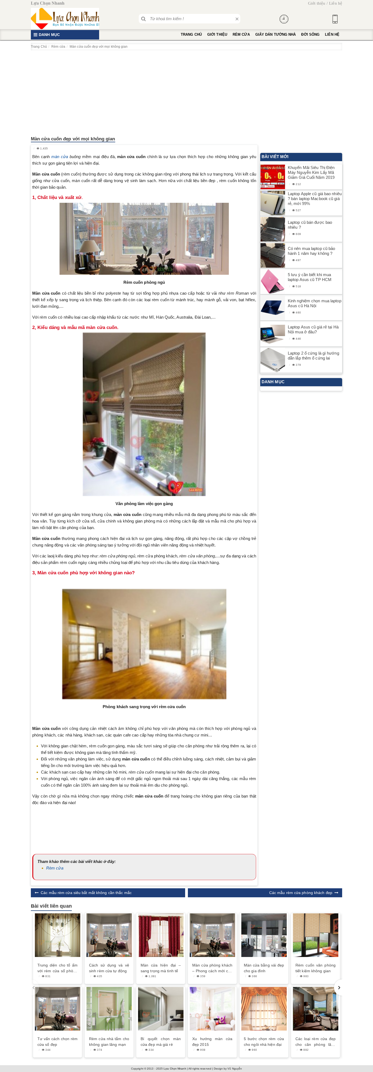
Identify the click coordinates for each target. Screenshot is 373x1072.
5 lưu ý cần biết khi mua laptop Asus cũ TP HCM (309, 277)
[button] (338, 987)
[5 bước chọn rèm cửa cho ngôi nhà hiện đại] (264, 1008)
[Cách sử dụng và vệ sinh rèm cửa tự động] (109, 935)
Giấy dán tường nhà (275, 34)
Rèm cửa (241, 34)
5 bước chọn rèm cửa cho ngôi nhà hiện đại (264, 1042)
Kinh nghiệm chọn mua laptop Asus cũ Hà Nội (314, 303)
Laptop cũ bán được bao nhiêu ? (310, 225)
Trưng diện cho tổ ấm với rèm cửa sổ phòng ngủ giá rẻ (57, 968)
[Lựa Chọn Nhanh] (65, 18)
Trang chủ (191, 34)
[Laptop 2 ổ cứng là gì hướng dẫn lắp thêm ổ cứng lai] (272, 360)
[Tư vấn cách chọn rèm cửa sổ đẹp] (57, 1008)
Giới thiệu (316, 3)
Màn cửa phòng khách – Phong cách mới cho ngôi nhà (212, 968)
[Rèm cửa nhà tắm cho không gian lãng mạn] (109, 1008)
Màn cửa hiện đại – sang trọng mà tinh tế (161, 968)
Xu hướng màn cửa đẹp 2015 (212, 1042)
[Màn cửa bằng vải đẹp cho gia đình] (264, 935)
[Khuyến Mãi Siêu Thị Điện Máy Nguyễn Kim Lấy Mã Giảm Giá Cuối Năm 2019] (272, 177)
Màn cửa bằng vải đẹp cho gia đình (264, 968)
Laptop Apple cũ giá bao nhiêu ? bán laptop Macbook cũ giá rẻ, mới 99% (315, 198)
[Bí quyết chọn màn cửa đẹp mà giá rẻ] (160, 1008)
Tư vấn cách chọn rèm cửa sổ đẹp (57, 1042)
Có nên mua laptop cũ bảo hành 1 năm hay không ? (311, 251)
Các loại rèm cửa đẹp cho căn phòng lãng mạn (315, 1042)
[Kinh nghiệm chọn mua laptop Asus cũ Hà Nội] (272, 308)
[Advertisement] (186, 91)
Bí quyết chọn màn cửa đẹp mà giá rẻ (161, 1042)
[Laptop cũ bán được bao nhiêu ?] (272, 229)
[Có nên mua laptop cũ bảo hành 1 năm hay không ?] (272, 255)
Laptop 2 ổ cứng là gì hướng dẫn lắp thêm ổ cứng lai (313, 355)
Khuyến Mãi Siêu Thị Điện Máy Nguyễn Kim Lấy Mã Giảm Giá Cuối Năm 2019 (311, 172)
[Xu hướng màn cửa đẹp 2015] (212, 1008)
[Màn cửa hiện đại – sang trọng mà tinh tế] (160, 935)
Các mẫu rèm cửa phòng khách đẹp (300, 892)
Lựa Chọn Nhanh (175, 1068)
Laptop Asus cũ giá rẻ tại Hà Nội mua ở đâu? (313, 329)
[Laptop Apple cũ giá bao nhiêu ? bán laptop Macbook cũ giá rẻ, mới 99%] (272, 203)
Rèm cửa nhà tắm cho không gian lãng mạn (109, 1042)
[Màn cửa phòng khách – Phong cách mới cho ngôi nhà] (212, 935)
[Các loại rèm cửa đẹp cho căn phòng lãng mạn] (315, 1008)
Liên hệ (335, 3)
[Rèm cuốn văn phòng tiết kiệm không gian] (315, 935)
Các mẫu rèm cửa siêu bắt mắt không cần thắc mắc (86, 892)
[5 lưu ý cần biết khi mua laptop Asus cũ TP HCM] (272, 281)
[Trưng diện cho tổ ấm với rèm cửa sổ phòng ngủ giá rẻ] (57, 935)
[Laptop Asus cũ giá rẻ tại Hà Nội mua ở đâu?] (272, 334)
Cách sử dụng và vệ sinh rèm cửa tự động (109, 968)
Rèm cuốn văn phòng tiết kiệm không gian (315, 968)
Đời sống (310, 34)
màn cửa (60, 156)
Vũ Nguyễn (234, 1068)
